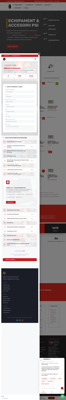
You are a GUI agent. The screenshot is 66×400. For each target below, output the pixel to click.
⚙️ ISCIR (43, 381)
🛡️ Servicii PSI (52, 378)
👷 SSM (59, 378)
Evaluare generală (45, 383)
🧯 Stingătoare (44, 378)
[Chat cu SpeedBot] (62, 396)
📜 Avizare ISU (50, 381)
